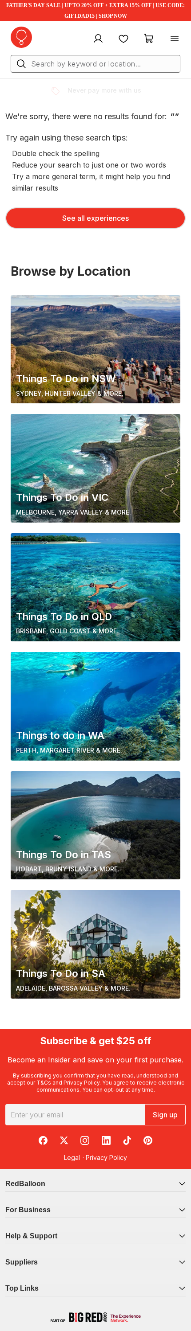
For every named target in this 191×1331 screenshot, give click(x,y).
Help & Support (31, 1236)
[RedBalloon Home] (21, 37)
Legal (72, 1157)
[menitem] (123, 38)
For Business (28, 1210)
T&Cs (43, 1082)
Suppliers (21, 1262)
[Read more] (59, 91)
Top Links (22, 1288)
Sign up (165, 1114)
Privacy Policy (81, 1082)
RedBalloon (25, 1183)
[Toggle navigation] (174, 38)
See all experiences (95, 218)
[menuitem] (97, 38)
